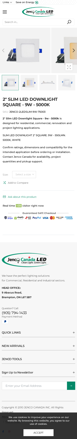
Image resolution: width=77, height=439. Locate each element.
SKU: (6, 111)
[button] (73, 50)
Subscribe (71, 386)
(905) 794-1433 (14, 313)
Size (5, 174)
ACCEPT (38, 432)
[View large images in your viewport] (69, 66)
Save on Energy (25, 2)
